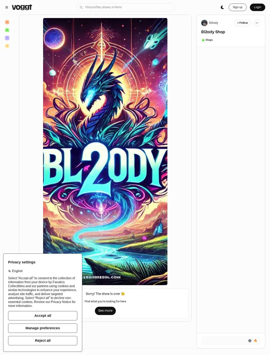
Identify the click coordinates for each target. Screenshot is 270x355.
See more (105, 310)
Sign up (238, 7)
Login (257, 7)
